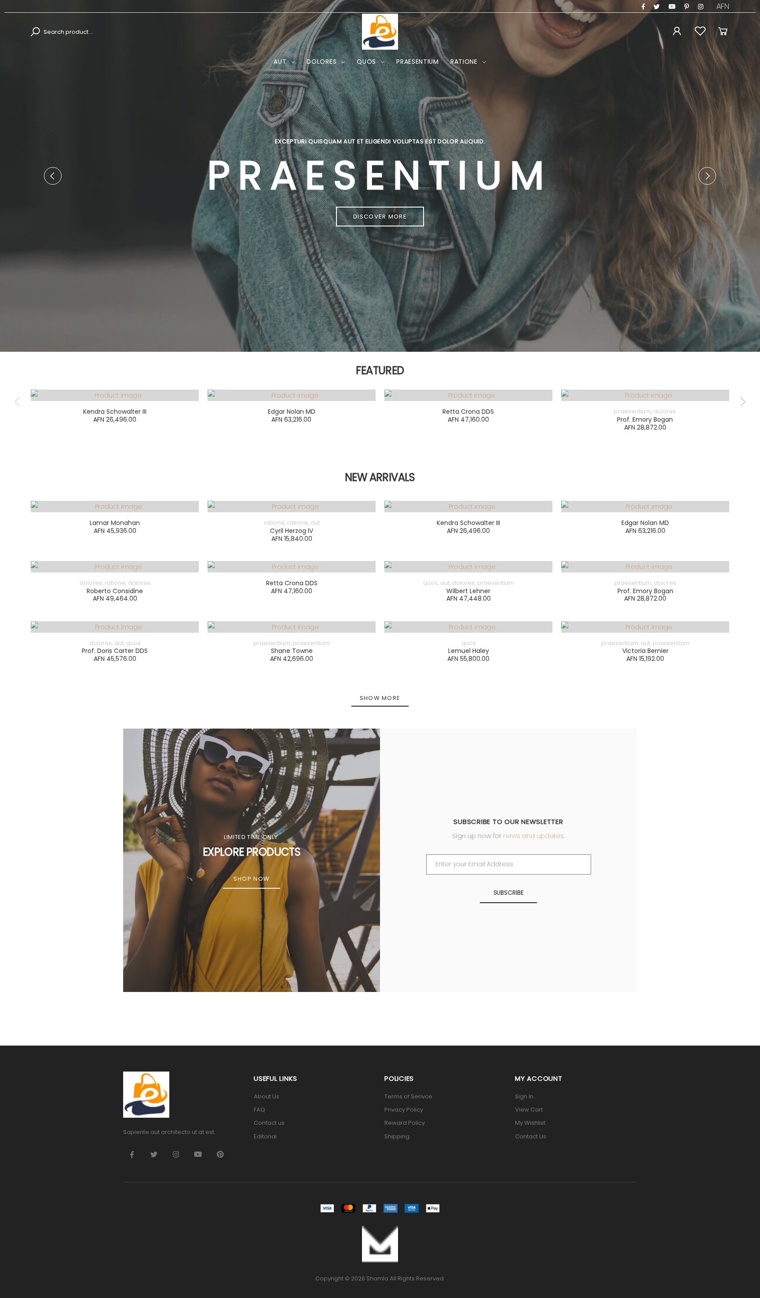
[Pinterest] (700, 7)
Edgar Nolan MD (291, 411)
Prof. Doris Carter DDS (115, 650)
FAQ (259, 1109)
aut (280, 61)
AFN (723, 6)
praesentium (417, 61)
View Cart (529, 1109)
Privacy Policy (403, 1109)
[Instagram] (686, 7)
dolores (321, 61)
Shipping (396, 1136)
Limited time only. (251, 837)
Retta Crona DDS (468, 411)
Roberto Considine (115, 591)
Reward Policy (404, 1123)
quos (366, 61)
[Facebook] (643, 7)
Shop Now (252, 879)
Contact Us (530, 1136)
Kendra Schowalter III (114, 411)
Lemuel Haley (468, 650)
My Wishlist (530, 1123)
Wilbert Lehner (468, 591)
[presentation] (53, 176)
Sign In (524, 1096)
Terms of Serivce (408, 1096)
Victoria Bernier (645, 650)
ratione (464, 61)
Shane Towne (292, 650)
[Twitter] (657, 7)
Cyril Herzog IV (291, 530)
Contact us (269, 1123)
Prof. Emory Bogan (645, 419)
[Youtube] (672, 7)
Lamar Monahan (115, 522)
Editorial (265, 1136)
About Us (266, 1096)
